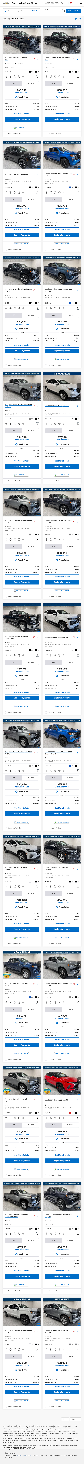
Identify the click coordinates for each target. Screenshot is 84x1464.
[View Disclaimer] (23, 77)
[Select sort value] (79, 19)
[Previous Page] (63, 1419)
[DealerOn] (10, 1453)
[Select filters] (75, 19)
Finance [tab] (30, 83)
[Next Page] (67, 1419)
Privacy (30, 1455)
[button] (39, 39)
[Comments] (37, 76)
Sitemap (25, 1455)
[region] (22, 107)
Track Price (23, 97)
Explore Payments (22, 119)
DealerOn (19, 1455)
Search (34, 11)
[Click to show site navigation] (81, 3)
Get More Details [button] (21, 114)
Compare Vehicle (14, 134)
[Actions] (37, 59)
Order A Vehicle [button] (73, 11)
